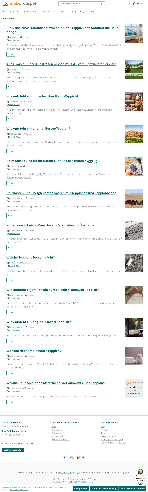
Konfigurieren (81, 488)
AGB (54, 427)
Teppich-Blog (14, 40)
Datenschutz (58, 433)
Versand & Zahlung (109, 436)
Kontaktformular (25, 443)
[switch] (140, 483)
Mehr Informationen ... (19, 490)
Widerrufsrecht (59, 436)
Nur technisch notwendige (104, 488)
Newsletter (106, 430)
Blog (103, 427)
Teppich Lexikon (108, 433)
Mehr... (10, 54)
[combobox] (79, 3)
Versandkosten (65, 473)
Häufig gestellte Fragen (112, 440)
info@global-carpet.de (14, 431)
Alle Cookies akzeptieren (133, 488)
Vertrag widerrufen (13, 450)
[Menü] (144, 469)
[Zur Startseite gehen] (19, 3)
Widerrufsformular (60, 440)
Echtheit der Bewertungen (113, 443)
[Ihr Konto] (129, 3)
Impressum (57, 430)
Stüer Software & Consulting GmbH (79, 482)
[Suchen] (102, 3)
